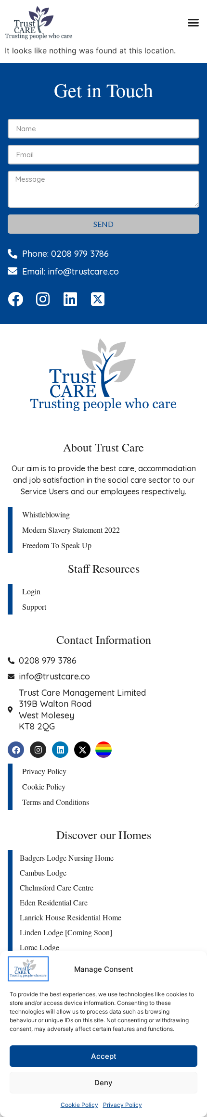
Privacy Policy (122, 1104)
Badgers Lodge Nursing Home (67, 858)
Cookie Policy (79, 1104)
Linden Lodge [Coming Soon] (66, 932)
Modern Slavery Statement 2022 (71, 530)
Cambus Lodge (43, 872)
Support (34, 607)
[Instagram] (43, 299)
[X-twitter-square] (97, 299)
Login (31, 591)
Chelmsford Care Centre (56, 887)
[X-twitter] (82, 749)
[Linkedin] (70, 299)
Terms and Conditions (55, 802)
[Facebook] (15, 299)
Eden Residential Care (54, 902)
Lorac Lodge (39, 947)
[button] (193, 22)
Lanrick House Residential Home (70, 917)
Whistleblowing (46, 514)
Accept (103, 1056)
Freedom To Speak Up (56, 545)
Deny (103, 1082)
